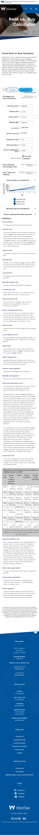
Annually (27, 156)
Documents (20, 771)
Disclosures (20, 768)
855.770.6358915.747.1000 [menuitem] (19, 712)
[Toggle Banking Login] (36, 9)
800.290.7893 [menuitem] (19, 719)
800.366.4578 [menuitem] (19, 705)
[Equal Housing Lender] (16, 818)
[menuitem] (19, 650)
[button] (19, 97)
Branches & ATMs (19, 740)
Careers (19, 753)
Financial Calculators (19, 746)
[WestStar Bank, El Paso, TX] (9, 8)
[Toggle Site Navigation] (25, 9)
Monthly (27, 158)
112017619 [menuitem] (19, 658)
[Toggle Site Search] (31, 9)
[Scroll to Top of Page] (35, 632)
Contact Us (19, 736)
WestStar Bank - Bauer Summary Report (19, 775)
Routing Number (19, 743)
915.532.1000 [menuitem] (19, 692)
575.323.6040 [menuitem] (19, 698)
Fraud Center (19, 749)
